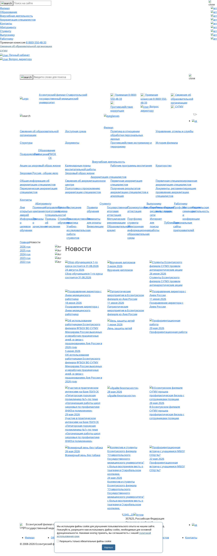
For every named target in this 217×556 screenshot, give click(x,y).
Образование (8, 12)
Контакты (6, 23)
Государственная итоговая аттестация (117, 211)
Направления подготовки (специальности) (55, 211)
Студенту (5, 31)
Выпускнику (7, 35)
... (130, 514)
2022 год (25, 262)
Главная (25, 242)
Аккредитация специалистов (18, 19)
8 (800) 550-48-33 (36, 42)
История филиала (167, 142)
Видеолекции (95, 226)
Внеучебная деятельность (16, 16)
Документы (72, 142)
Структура (26, 142)
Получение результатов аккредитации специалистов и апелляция (129, 192)
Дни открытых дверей (26, 211)
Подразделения (29, 154)
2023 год (25, 258)
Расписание (41, 154)
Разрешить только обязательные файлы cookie (85, 541)
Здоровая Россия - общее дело (39, 173)
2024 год (25, 254)
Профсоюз (179, 207)
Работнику (6, 38)
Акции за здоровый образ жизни (40, 165)
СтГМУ (3, 50)
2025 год (25, 250)
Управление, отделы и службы (174, 131)
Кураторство (164, 165)
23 (132, 514)
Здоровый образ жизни (79, 173)
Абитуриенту (8, 27)
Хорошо (108, 547)
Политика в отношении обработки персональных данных (126, 135)
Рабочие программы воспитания (131, 165)
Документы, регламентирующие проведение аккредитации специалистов (176, 192)
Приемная (121, 95)
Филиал (5, 8)
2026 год (25, 246)
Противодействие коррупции (121, 108)
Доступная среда (75, 131)
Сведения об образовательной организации (26, 46)
